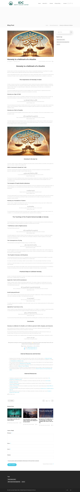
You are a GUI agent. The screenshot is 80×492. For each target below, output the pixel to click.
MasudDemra (10, 61)
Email (8, 449)
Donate (51, 3)
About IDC (45, 3)
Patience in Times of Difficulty (23, 366)
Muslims (40, 61)
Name (8, 443)
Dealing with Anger (48, 358)
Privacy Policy (57, 3)
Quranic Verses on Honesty (14, 384)
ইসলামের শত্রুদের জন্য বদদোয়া (60, 39)
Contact (65, 3)
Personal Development (54, 25)
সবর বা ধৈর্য (58, 44)
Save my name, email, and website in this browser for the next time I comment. (23, 460)
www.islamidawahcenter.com (32, 348)
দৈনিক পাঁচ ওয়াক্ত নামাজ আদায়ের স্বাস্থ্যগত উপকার (14, 481)
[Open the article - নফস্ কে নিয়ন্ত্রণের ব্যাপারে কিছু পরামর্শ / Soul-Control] (10, 413)
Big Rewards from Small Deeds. (25, 363)
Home (39, 3)
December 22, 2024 (16, 61)
